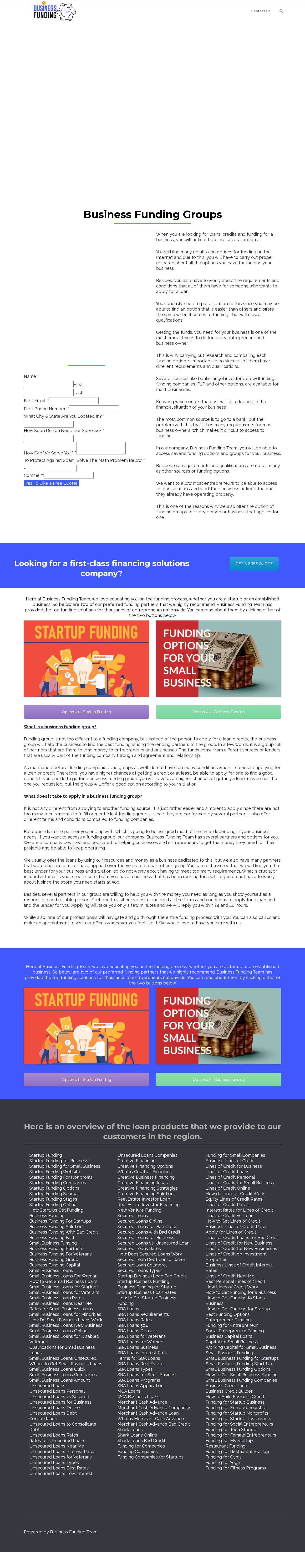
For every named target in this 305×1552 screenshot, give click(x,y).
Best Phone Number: (46, 408)
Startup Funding (45, 1155)
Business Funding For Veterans (60, 1253)
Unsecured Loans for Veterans (60, 1456)
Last (78, 392)
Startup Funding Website (54, 1171)
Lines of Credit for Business (234, 1166)
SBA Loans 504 (132, 1325)
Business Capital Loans (229, 1336)
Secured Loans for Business (145, 1237)
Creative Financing (136, 1160)
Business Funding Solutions (57, 1226)
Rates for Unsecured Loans (57, 1440)
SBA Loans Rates (134, 1319)
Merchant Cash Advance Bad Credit (153, 1424)
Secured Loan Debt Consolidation (151, 1259)
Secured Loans (132, 1215)
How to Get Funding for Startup (238, 1308)
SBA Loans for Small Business (147, 1374)
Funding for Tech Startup (231, 1429)
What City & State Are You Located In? (64, 416)
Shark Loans (130, 1429)
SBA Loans (128, 1308)
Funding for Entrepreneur (232, 1325)
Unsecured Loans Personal (57, 1391)
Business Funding (47, 1215)
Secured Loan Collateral (142, 1264)
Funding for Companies (141, 1445)
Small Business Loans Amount (59, 1380)
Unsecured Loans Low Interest (60, 1473)
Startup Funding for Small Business (64, 1166)
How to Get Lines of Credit (233, 1221)
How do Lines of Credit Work (235, 1193)
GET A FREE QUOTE (254, 564)
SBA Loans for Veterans (141, 1336)
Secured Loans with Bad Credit (148, 1231)
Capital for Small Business (232, 1341)
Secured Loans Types (139, 1270)
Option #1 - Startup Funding (86, 712)
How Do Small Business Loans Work (65, 1319)
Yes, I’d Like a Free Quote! (51, 483)
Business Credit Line (226, 1385)
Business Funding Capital (54, 1264)
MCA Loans (128, 1391)
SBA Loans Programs (138, 1380)
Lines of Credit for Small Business (240, 1182)
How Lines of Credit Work (232, 1286)
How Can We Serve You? (50, 452)
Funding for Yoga (223, 1462)
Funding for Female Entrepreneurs (241, 1434)
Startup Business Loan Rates (146, 1292)
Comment (34, 475)
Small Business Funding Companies (241, 1380)
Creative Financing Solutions (146, 1193)
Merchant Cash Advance (142, 1402)
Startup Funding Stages (53, 1199)
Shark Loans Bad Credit (141, 1440)
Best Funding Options (228, 1314)
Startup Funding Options (54, 1188)
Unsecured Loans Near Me (56, 1445)
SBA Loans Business (137, 1347)
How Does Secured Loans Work (149, 1253)
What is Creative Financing (144, 1171)
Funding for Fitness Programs (236, 1467)
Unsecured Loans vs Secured (59, 1396)
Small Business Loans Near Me (60, 1303)
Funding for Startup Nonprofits (237, 1413)
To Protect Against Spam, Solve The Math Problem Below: (84, 460)
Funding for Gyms (224, 1456)
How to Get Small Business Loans (63, 1281)
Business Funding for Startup (146, 1286)
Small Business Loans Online (58, 1330)
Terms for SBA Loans (138, 1358)
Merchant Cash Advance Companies (154, 1407)
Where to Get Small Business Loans (65, 1363)
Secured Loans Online (140, 1221)
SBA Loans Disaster (137, 1330)
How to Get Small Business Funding (242, 1374)
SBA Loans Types (135, 1369)
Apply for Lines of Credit (231, 1231)
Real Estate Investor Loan (143, 1199)
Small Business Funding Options (238, 1369)
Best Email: (36, 400)
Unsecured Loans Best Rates (59, 1467)
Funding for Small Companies (235, 1155)
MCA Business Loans (138, 1396)
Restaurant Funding (225, 1445)
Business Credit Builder (229, 1391)
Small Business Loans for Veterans (64, 1292)
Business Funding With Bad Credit (63, 1231)
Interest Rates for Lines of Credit (239, 1210)
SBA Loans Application (140, 1385)
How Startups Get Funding (56, 1210)
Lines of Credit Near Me (230, 1275)
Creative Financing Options (145, 1166)
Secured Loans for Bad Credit (147, 1226)
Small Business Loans (51, 1270)
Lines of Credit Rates (227, 1204)
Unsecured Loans (47, 1385)
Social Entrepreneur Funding (235, 1330)
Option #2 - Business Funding (219, 712)
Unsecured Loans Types (54, 1462)
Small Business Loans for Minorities (65, 1314)
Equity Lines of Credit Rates (234, 1199)
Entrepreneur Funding (228, 1319)
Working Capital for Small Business (241, 1347)
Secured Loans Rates (139, 1248)
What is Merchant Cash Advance (150, 1418)
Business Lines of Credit (230, 1160)
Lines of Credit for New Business (239, 1242)
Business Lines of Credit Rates (237, 1226)
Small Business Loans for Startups (64, 1286)
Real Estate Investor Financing (148, 1204)
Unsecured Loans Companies (147, 1155)
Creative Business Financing (146, 1177)
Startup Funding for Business (58, 1160)
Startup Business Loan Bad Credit (151, 1275)
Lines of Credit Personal (230, 1177)
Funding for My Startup (229, 1440)
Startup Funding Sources (54, 1193)
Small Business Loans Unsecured (63, 1358)
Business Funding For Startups (60, 1221)
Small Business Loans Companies (63, 1374)
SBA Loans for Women (140, 1341)
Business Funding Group (53, 1259)
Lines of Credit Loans (227, 1171)
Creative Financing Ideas (142, 1182)
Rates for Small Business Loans (61, 1308)
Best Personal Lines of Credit (235, 1281)
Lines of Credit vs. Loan (230, 1215)
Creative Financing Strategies (147, 1188)
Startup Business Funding (143, 1281)
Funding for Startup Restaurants (238, 1418)
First (78, 384)
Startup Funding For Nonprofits (61, 1177)
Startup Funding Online (52, 1204)
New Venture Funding (139, 1210)
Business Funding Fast (51, 1237)
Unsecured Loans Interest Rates (62, 1451)
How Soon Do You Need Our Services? (64, 430)
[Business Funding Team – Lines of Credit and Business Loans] (53, 11)
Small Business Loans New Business (65, 1325)
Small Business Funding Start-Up (239, 1363)
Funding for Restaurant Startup (237, 1451)
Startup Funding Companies (57, 1182)
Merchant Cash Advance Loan (148, 1413)
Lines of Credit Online (228, 1188)
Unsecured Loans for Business (60, 1402)
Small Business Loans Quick (57, 1369)
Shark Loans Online (137, 1434)
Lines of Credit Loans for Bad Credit (242, 1237)
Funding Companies (137, 1451)
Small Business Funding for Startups (242, 1358)
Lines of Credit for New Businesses (241, 1248)
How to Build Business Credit (235, 1396)
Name (31, 376)
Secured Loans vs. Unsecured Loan (153, 1242)
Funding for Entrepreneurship (236, 1407)
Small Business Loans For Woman (63, 1275)
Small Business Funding (53, 1242)
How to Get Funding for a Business (241, 1292)
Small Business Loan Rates (56, 1297)
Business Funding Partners (56, 1248)
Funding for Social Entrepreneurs (239, 1424)
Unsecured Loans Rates (53, 1434)
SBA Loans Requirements (143, 1314)
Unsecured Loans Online (54, 1407)
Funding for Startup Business (235, 1402)
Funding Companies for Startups (150, 1456)
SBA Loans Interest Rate (142, 1352)
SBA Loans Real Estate (140, 1363)
